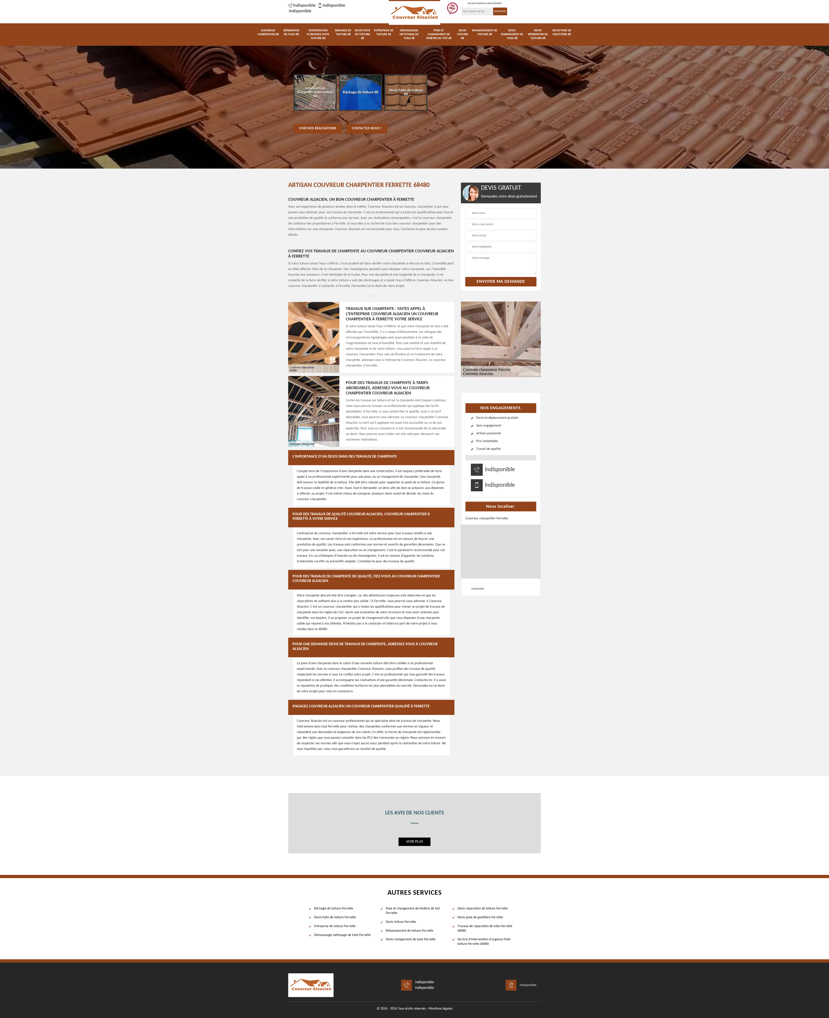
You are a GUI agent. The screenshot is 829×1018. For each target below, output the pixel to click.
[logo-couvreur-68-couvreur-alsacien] (414, 12)
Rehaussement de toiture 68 (484, 32)
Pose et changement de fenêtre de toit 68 (438, 34)
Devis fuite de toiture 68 (362, 34)
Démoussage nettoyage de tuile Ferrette (342, 935)
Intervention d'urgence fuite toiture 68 (318, 34)
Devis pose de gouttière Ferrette (480, 917)
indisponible (304, 5)
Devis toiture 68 (462, 34)
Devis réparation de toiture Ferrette (482, 908)
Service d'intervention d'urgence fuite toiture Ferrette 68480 (483, 942)
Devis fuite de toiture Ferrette (335, 917)
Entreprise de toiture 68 (383, 32)
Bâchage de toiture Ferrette (333, 908)
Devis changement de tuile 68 (512, 34)
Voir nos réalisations (317, 128)
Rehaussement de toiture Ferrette (409, 931)
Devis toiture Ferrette (401, 922)
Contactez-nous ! (367, 128)
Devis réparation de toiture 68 (538, 34)
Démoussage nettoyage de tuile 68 (409, 34)
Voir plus (414, 842)
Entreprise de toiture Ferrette (335, 926)
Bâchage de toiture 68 (343, 32)
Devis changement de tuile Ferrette (410, 939)
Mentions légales (440, 1008)
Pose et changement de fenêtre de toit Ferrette (413, 911)
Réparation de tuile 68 (291, 32)
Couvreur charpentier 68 (268, 32)
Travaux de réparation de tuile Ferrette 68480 (484, 929)
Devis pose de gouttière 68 (561, 32)
